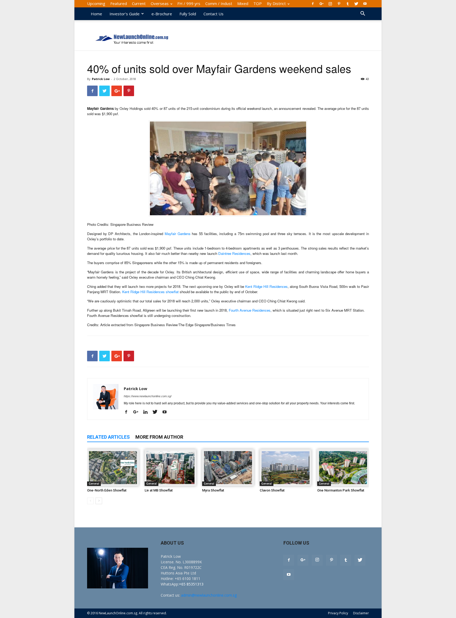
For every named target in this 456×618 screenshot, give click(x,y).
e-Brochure (161, 13)
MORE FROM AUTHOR (159, 437)
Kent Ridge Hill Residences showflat (150, 291)
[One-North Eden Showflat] (113, 467)
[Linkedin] (147, 412)
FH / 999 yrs (188, 3)
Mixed (242, 3)
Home (96, 13)
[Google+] (321, 3)
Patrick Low (101, 79)
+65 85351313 (191, 584)
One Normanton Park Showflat (340, 490)
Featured (118, 3)
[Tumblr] (348, 3)
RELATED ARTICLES (108, 437)
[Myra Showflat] (228, 467)
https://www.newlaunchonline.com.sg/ (148, 396)
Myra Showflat (213, 490)
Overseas (160, 3)
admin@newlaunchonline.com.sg (209, 595)
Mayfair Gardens (178, 233)
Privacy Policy (338, 613)
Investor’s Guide (125, 13)
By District (276, 3)
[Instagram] (330, 3)
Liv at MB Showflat (159, 490)
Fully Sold (187, 13)
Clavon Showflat (272, 490)
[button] (362, 14)
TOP (257, 3)
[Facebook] (313, 3)
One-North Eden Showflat (106, 490)
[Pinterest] (339, 3)
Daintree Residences (234, 253)
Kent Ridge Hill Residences (266, 286)
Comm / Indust (218, 3)
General (94, 483)
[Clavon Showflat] (285, 467)
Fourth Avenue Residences (249, 310)
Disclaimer (361, 613)
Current (139, 3)
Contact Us (213, 13)
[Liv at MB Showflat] (170, 467)
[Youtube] (365, 3)
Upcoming (96, 3)
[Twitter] (356, 3)
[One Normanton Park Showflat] (343, 467)
